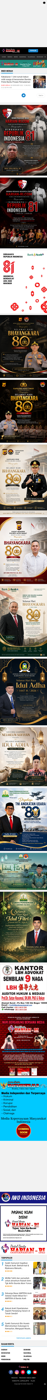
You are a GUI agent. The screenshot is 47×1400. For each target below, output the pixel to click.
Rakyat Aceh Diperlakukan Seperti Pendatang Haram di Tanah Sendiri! (17, 1311)
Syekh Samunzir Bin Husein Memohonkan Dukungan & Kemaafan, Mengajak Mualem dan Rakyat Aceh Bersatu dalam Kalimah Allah (18, 1326)
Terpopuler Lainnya (23, 1338)
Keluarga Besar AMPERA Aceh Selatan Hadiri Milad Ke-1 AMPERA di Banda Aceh (18, 1296)
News (16, 57)
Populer (33, 50)
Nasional (22, 57)
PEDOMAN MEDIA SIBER (27, 1378)
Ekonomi (40, 57)
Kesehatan (5, 1353)
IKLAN (33, 1381)
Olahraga (31, 57)
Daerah (4, 1350)
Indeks (10, 57)
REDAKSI (14, 1378)
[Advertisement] (23, 23)
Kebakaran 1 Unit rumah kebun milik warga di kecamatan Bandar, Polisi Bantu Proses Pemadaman (16, 79)
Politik (26, 1359)
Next (40, 95)
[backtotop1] (45, 1384)
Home (4, 57)
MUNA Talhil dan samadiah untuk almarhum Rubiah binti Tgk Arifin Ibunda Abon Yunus (18, 1281)
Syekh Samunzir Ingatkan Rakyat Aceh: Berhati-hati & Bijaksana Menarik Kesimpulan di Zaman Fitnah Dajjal (18, 1266)
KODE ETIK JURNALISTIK (20, 1381)
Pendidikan (5, 1359)
